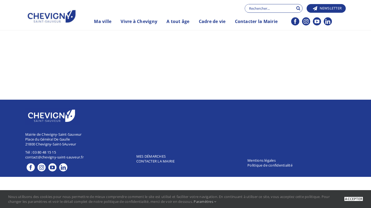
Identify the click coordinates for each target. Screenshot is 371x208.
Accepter (353, 199)
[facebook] (295, 21)
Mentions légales (261, 160)
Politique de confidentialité (270, 165)
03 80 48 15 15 (44, 152)
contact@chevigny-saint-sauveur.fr (54, 157)
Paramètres (204, 201)
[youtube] (317, 21)
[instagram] (306, 21)
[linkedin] (328, 21)
